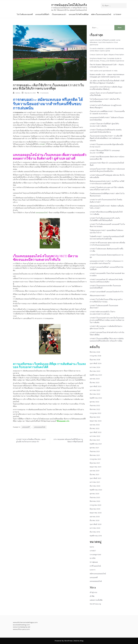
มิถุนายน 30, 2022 (30, 93)
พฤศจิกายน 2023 (96, 375)
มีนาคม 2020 (94, 520)
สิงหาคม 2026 (95, 352)
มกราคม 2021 (95, 482)
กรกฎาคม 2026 (95, 356)
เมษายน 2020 (95, 517)
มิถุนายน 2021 (95, 463)
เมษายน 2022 (95, 425)
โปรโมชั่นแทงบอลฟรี (25, 14)
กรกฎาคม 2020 (95, 505)
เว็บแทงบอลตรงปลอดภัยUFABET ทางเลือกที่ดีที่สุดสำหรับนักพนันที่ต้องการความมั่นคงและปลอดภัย (106, 138)
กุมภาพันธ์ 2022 (95, 432)
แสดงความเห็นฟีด (96, 600)
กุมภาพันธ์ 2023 (95, 386)
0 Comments (44, 93)
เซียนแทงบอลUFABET (98, 296)
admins (17, 93)
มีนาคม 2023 (94, 383)
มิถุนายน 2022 (95, 417)
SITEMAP (117, 14)
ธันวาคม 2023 (95, 371)
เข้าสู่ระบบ (93, 592)
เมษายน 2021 (94, 471)
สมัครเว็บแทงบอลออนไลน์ (101, 14)
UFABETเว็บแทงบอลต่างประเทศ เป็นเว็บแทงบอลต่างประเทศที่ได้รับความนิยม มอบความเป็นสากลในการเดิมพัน (107, 320)
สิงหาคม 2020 (95, 501)
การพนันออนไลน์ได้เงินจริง (69, 5)
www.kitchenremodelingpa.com (25, 622)
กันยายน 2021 (95, 451)
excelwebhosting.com (21, 625)
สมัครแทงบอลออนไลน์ (98, 574)
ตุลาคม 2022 (94, 402)
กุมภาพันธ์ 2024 (95, 363)
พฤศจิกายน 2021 (96, 444)
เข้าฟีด (92, 596)
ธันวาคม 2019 (95, 532)
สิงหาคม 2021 (95, 455)
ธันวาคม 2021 (95, 440)
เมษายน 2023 (95, 379)
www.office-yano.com (21, 629)
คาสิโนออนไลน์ (95, 566)
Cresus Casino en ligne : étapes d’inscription (107, 55)
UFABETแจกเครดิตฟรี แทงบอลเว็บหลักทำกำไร (106, 292)
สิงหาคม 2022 (95, 409)
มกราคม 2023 (95, 390)
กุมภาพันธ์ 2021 (95, 478)
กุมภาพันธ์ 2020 (95, 524)
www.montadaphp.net (21, 627)
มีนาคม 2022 (94, 428)
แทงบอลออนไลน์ (42, 213)
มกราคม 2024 (95, 367)
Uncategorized (95, 554)
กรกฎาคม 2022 (95, 413)
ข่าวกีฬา (93, 558)
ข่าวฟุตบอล (94, 562)
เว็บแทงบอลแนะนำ (59, 14)
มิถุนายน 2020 (95, 509)
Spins (92, 547)
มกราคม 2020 (95, 528)
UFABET (42, 144)
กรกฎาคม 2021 (95, 459)
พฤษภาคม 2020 (96, 513)
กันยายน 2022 (95, 405)
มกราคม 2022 (95, 436)
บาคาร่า (92, 570)
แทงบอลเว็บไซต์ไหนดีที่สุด (79, 14)
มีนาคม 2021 (94, 474)
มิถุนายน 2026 (95, 360)
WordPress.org (95, 604)
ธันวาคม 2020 (95, 486)
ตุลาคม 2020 (94, 494)
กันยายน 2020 (95, 497)
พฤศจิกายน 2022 (96, 398)
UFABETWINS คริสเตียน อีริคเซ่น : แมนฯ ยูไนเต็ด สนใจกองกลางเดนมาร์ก (31, 440)
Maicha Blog (78, 641)
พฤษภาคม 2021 (95, 467)
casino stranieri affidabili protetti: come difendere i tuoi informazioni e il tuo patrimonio (105, 42)
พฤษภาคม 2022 (95, 421)
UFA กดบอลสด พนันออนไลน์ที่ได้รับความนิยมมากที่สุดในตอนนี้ (68, 440)
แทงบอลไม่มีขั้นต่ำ (42, 14)
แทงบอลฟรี (26, 427)
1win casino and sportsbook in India (103, 71)
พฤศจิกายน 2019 (96, 536)
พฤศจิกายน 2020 (96, 490)
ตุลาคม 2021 (94, 448)
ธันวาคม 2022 (95, 394)
